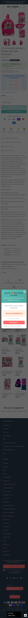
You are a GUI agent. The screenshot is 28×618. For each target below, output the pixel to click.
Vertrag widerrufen (11, 614)
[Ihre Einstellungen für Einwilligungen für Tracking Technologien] (25, 615)
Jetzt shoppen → (14, 322)
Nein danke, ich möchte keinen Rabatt (12, 325)
